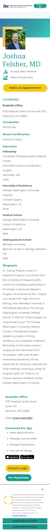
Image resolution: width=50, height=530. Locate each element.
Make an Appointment (25, 87)
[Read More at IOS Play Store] (12, 456)
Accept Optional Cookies (25, 521)
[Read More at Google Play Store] (27, 456)
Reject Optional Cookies (25, 527)
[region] (25, 507)
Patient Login (17, 468)
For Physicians (18, 477)
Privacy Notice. (19, 515)
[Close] (42, 489)
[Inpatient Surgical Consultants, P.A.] (17, 5)
